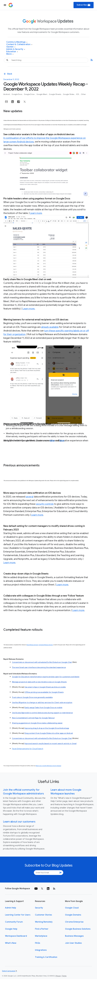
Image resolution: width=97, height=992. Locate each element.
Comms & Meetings (16, 42)
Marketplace (41, 936)
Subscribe (83, 5)
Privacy (58, 976)
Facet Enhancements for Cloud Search (27, 749)
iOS (77, 94)
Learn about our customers (19, 821)
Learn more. (29, 308)
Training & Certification (46, 957)
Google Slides (69, 94)
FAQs (37, 943)
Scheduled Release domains (46, 645)
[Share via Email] (6, 102)
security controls (45, 504)
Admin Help (10, 908)
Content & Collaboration (19, 44)
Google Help (11, 929)
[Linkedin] (48, 889)
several (29, 496)
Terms (64, 976)
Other (83, 94)
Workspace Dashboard (16, 936)
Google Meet (42, 94)
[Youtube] (36, 889)
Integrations (41, 950)
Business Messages (74, 936)
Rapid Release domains (32, 645)
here (52, 440)
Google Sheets (55, 94)
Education (12, 51)
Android (6, 94)
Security (39, 908)
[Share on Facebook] (19, 102)
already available (50, 327)
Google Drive (29, 94)
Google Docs (17, 94)
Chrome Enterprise (74, 922)
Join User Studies (73, 943)
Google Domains (73, 915)
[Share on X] (25, 102)
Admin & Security (15, 49)
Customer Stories (43, 915)
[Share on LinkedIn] (12, 102)
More (10, 54)
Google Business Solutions (77, 929)
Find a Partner (41, 929)
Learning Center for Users (17, 915)
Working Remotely (44, 922)
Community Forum (14, 922)
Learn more (36, 213)
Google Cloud (72, 908)
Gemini (10, 47)
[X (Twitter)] (42, 889)
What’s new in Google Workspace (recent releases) (48, 765)
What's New (10, 943)
